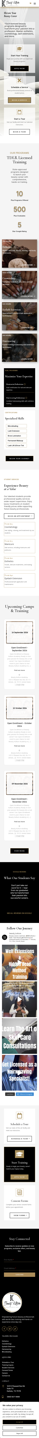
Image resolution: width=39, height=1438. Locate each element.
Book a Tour (19, 132)
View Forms (19, 1215)
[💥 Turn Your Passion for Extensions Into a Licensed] (19, 1073)
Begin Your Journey (19, 458)
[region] (19, 1420)
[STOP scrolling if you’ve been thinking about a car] (19, 1036)
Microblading (13, 426)
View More (19, 851)
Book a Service (19, 100)
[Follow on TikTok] (15, 1328)
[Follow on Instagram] (9, 1328)
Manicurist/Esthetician (14, 384)
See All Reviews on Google (19, 913)
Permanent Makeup (15, 441)
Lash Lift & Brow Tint (16, 445)
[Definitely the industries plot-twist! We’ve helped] (19, 999)
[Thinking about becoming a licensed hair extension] (19, 962)
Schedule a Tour (19, 1139)
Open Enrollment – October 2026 (19, 725)
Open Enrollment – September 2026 (19, 649)
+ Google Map (19, 684)
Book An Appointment (19, 516)
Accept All (19, 1422)
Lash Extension (14, 431)
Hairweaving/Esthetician (15, 398)
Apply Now (19, 68)
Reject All (19, 1433)
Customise (19, 1428)
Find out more (19, 670)
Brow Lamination (14, 436)
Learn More (27, 265)
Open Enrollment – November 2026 (19, 800)
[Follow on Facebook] (4, 1328)
